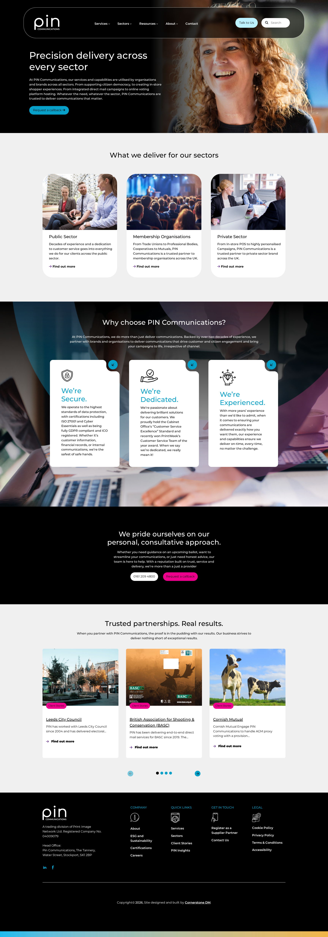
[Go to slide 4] (170, 773)
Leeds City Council (64, 719)
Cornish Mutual (228, 719)
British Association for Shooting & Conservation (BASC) (162, 722)
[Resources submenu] (157, 24)
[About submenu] (177, 24)
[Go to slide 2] (161, 773)
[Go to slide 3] (166, 773)
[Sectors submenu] (131, 24)
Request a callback (47, 110)
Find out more (63, 266)
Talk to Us (246, 23)
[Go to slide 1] (157, 773)
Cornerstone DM (198, 902)
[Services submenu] (109, 24)
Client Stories (56, 705)
